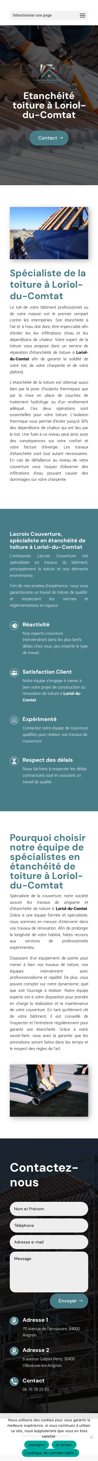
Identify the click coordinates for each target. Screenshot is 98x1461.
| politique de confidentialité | (50, 1453)
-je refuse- (64, 1445)
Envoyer (68, 1301)
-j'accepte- (36, 1445)
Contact (47, 138)
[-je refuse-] (91, 1437)
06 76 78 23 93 (36, 1389)
